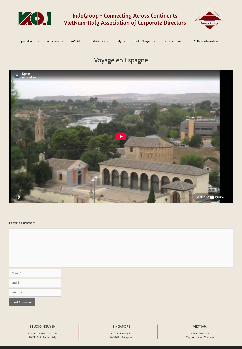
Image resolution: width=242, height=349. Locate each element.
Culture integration (206, 41)
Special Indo (27, 41)
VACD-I (75, 41)
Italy (118, 41)
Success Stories (173, 41)
